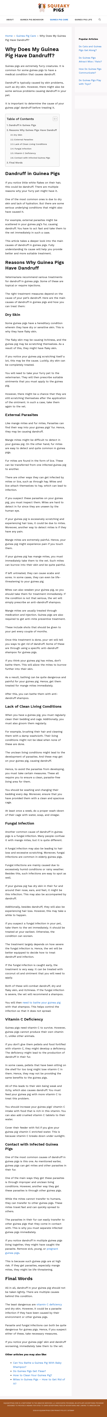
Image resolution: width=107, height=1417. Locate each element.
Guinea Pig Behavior (31, 19)
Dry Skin (18, 135)
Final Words (16, 162)
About (10, 19)
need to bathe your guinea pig (42, 1002)
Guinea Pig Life (83, 19)
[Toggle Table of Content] (54, 119)
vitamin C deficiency (49, 1304)
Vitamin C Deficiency (25, 153)
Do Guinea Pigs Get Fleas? (29, 1371)
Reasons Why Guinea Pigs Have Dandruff (33, 130)
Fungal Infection (22, 148)
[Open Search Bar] (99, 20)
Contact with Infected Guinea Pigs (32, 158)
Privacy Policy (60, 1410)
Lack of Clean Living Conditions (30, 144)
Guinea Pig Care (59, 19)
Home (9, 35)
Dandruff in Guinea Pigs (22, 125)
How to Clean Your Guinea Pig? (32, 1375)
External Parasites (23, 139)
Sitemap (71, 1410)
